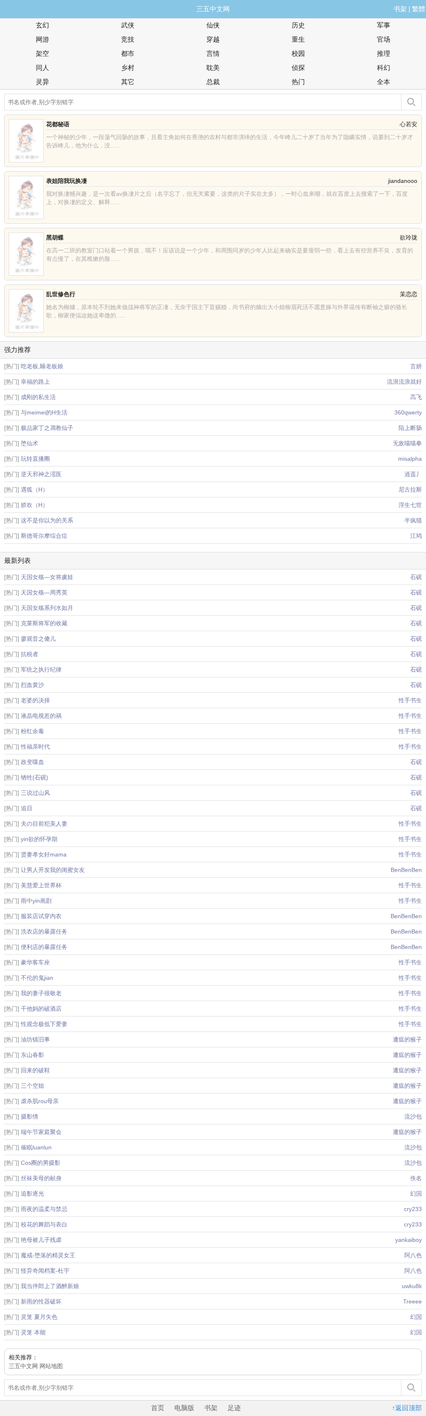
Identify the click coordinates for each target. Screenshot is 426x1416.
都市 (127, 53)
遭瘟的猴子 (407, 1039)
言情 (213, 53)
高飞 (416, 397)
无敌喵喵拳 (407, 443)
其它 (127, 81)
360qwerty (408, 412)
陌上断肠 (410, 428)
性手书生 (410, 700)
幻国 (416, 1193)
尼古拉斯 (410, 489)
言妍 (416, 366)
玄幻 (42, 25)
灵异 (42, 81)
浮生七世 (410, 505)
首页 (157, 1407)
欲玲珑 (408, 237)
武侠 (127, 25)
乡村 (127, 67)
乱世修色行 (60, 294)
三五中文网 (213, 8)
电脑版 (184, 1407)
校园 (298, 53)
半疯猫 (413, 520)
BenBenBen (406, 870)
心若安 (408, 124)
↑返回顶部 (407, 1407)
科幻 (383, 67)
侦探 (298, 67)
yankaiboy (408, 1239)
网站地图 (51, 1366)
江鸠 (416, 535)
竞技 (127, 39)
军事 (383, 25)
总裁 (213, 81)
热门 (298, 81)
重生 (298, 39)
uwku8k (412, 1286)
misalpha (410, 458)
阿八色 (413, 1255)
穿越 (213, 39)
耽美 (213, 67)
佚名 (416, 1178)
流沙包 (413, 1116)
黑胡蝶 (55, 237)
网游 (42, 39)
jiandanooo (402, 180)
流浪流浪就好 (404, 381)
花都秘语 (57, 124)
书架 (400, 8)
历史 (298, 25)
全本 (383, 81)
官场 (383, 39)
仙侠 (213, 25)
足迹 (234, 1407)
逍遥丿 (413, 474)
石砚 (416, 577)
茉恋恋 (408, 294)
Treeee (412, 1301)
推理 (383, 53)
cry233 (413, 1209)
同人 (42, 67)
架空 (42, 53)
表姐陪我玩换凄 (66, 180)
